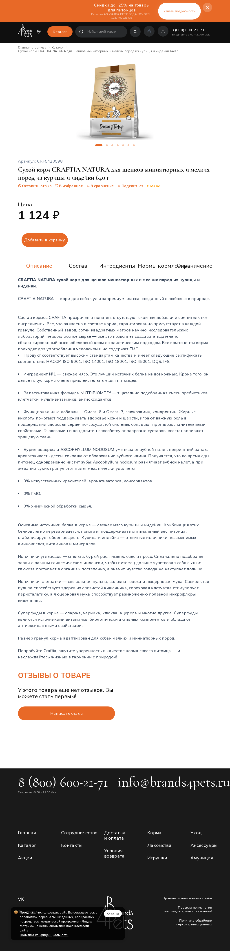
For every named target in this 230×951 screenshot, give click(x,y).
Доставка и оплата (115, 835)
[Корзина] (149, 31)
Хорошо (113, 914)
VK (21, 899)
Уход (195, 832)
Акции (25, 858)
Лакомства (159, 845)
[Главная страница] (25, 32)
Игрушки (157, 858)
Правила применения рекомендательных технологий (187, 909)
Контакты (72, 845)
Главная (27, 832)
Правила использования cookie (187, 898)
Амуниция (201, 858)
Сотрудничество (79, 832)
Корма (154, 832)
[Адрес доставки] (40, 31)
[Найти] (135, 31)
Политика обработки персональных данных (194, 922)
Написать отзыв (66, 713)
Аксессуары (203, 845)
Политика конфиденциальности (44, 935)
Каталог (27, 845)
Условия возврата (114, 853)
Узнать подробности (179, 11)
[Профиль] (163, 31)
